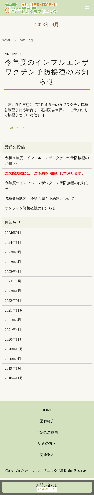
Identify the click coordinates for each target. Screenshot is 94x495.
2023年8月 (13, 262)
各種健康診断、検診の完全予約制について (39, 199)
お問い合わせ (47, 485)
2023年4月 (13, 272)
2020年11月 (14, 339)
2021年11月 (14, 310)
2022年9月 (13, 300)
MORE (13, 127)
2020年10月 (14, 349)
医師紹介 (47, 421)
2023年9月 (13, 252)
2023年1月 (13, 291)
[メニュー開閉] (87, 8)
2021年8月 (13, 320)
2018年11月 (14, 378)
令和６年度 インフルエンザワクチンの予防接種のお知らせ (47, 161)
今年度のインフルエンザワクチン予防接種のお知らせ (47, 71)
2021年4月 (13, 330)
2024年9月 (13, 233)
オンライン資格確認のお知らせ (30, 208)
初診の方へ (47, 443)
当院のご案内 (47, 432)
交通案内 (47, 455)
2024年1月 (13, 242)
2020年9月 (13, 359)
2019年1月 (13, 368)
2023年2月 (13, 281)
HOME (6, 40)
